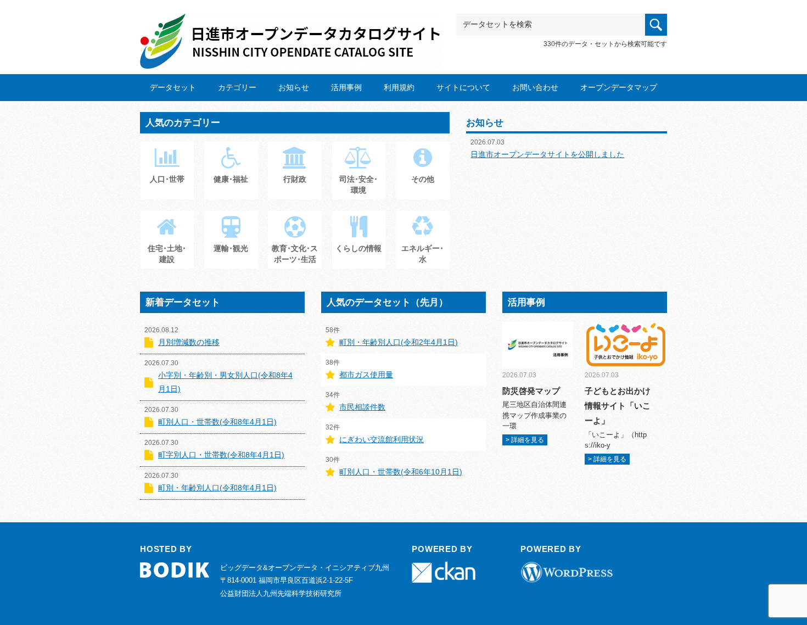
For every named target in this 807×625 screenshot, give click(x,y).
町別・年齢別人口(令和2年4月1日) (398, 342)
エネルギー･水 (422, 254)
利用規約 (399, 87)
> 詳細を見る (525, 440)
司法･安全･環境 (358, 184)
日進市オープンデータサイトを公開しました (547, 154)
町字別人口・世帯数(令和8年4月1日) (221, 454)
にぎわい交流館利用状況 (381, 439)
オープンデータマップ (618, 87)
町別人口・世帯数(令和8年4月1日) (217, 421)
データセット (173, 87)
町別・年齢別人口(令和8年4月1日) (217, 487)
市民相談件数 (362, 407)
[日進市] (291, 31)
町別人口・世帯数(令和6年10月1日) (400, 471)
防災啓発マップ (531, 390)
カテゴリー (237, 87)
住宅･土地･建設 (167, 254)
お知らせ (293, 87)
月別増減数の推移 (189, 342)
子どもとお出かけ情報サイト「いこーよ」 (618, 405)
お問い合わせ (535, 87)
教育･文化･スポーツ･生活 (295, 254)
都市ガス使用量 (366, 374)
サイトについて (463, 87)
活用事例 (346, 87)
